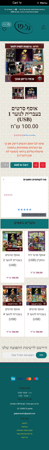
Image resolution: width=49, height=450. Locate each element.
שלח (41, 355)
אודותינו (25, 426)
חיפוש (24, 423)
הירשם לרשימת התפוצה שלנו (24, 348)
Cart (16, 3)
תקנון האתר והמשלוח (24, 430)
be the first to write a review (34, 215)
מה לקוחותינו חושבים (34, 179)
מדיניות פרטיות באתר (24, 433)
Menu (43, 3)
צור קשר (24, 437)
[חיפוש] (8, 24)
